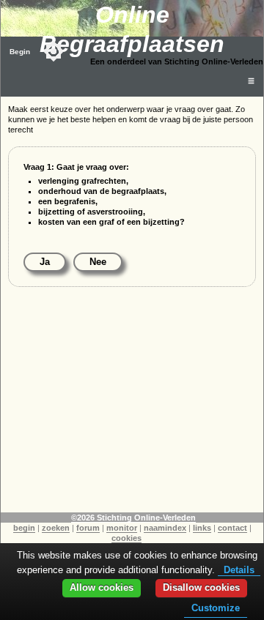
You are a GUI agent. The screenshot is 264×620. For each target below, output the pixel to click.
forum (88, 527)
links (202, 527)
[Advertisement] (132, 409)
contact (232, 527)
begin (24, 527)
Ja (45, 261)
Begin (20, 52)
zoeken (56, 527)
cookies (126, 538)
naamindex (165, 527)
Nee (97, 261)
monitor (121, 527)
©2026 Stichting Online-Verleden (133, 517)
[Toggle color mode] (53, 51)
